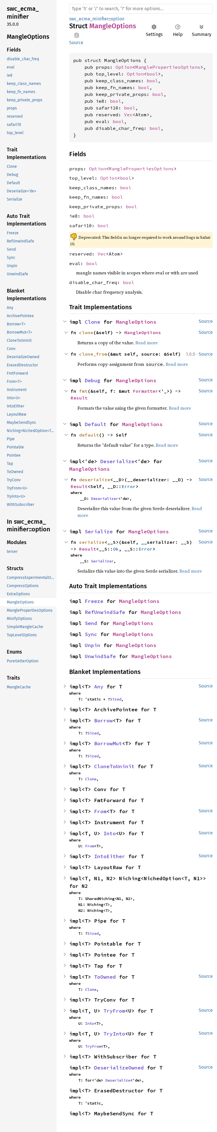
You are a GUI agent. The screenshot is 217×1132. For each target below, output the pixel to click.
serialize (92, 542)
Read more (146, 343)
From (100, 811)
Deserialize (117, 461)
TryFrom (114, 1011)
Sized (115, 699)
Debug (92, 380)
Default (96, 424)
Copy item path (76, 35)
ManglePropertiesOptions (167, 67)
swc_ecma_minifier (88, 19)
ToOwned (105, 977)
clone (86, 332)
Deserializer (104, 498)
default (89, 435)
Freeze (94, 601)
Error (128, 486)
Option (124, 67)
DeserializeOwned (119, 1067)
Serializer (102, 561)
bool (152, 74)
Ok (116, 549)
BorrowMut (108, 743)
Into (109, 833)
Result (79, 398)
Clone (92, 322)
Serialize (99, 531)
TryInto (114, 1033)
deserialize (94, 479)
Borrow (103, 720)
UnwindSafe (100, 656)
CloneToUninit (114, 766)
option (117, 19)
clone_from (93, 354)
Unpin (92, 645)
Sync (91, 634)
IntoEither (109, 856)
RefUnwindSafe (105, 612)
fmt (83, 391)
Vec (128, 114)
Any (98, 686)
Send (91, 623)
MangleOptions (136, 322)
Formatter (145, 391)
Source (76, 42)
